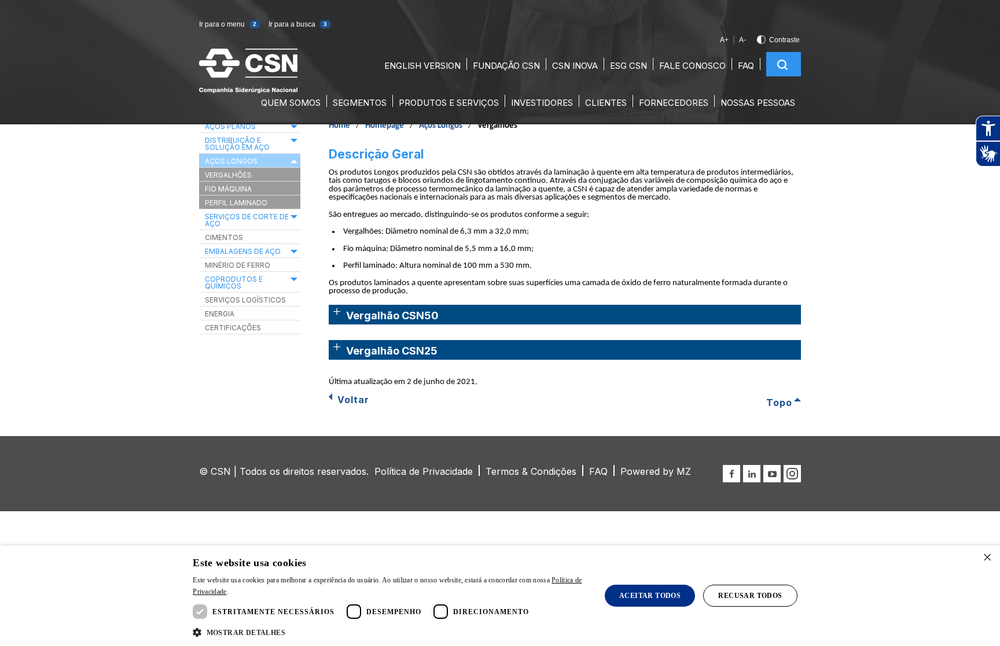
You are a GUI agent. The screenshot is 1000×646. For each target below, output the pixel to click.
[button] (239, 633)
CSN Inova (575, 65)
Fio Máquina (228, 188)
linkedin (751, 473)
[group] (988, 141)
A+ (724, 40)
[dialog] (500, 595)
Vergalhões (228, 175)
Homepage (384, 125)
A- (742, 40)
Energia (219, 313)
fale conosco (692, 65)
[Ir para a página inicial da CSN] (248, 90)
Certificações (233, 327)
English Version (422, 65)
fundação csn (506, 65)
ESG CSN (628, 65)
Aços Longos (440, 125)
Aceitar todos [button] (650, 596)
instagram (792, 473)
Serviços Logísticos (245, 300)
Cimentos (224, 237)
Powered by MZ (655, 471)
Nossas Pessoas (757, 102)
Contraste (784, 40)
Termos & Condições (531, 471)
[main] (500, 259)
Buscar (782, 64)
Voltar (353, 399)
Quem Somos (291, 102)
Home (339, 125)
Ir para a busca (298, 24)
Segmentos (360, 102)
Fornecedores (673, 102)
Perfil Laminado (236, 202)
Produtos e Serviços (449, 102)
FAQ (746, 65)
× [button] (987, 557)
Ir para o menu (227, 24)
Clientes (606, 102)
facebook (731, 473)
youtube (772, 473)
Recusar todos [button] (750, 596)
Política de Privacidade (423, 471)
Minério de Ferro (237, 265)
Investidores (542, 102)
